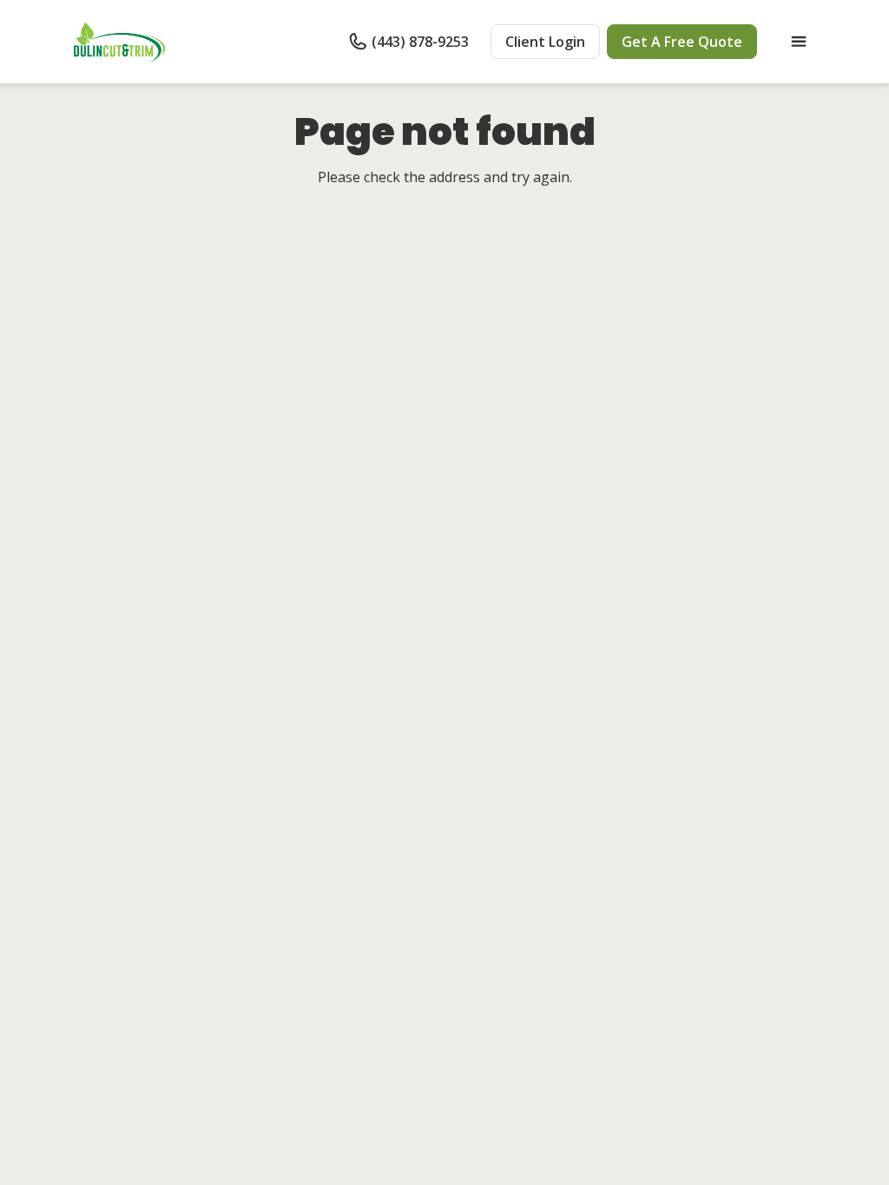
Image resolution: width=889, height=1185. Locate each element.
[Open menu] (799, 41)
